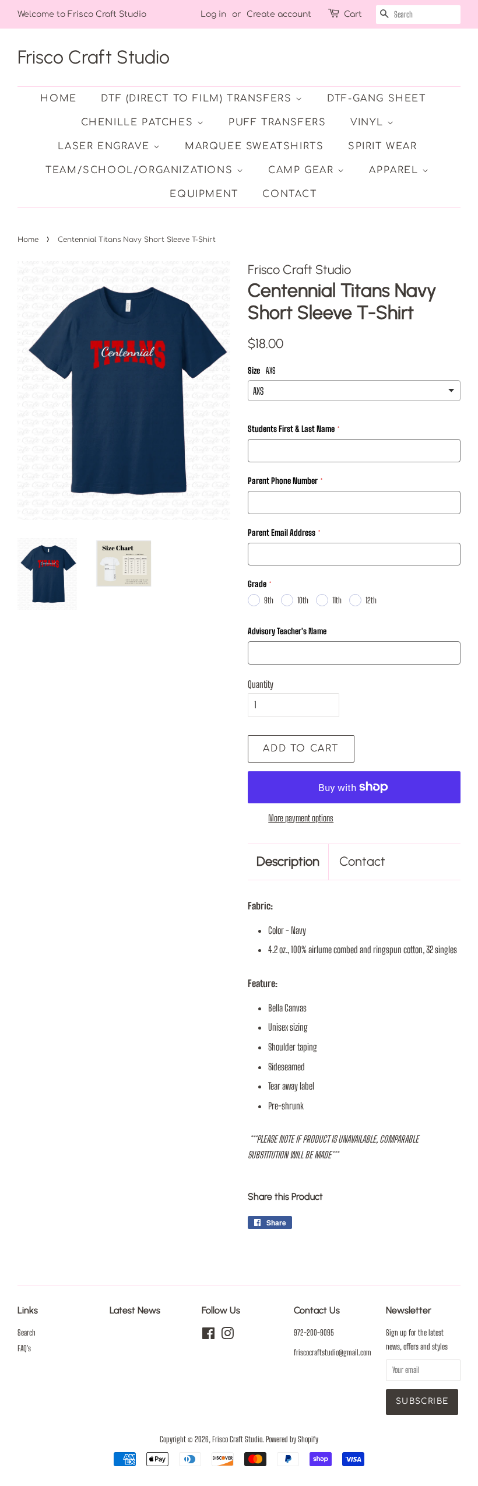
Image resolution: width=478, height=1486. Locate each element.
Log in (213, 14)
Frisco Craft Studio (93, 57)
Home (58, 98)
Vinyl (368, 122)
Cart (353, 14)
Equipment (204, 194)
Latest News (135, 1310)
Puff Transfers (277, 122)
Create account (279, 14)
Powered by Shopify (292, 1439)
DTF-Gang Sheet (376, 98)
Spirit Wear (382, 146)
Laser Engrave (105, 146)
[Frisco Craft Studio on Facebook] (208, 1335)
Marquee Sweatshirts (254, 146)
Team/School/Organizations (141, 170)
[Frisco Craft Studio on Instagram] (227, 1335)
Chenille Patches (139, 122)
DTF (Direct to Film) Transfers (198, 98)
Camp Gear (303, 170)
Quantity (260, 684)
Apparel (395, 170)
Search (26, 1332)
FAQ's (24, 1348)
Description (287, 861)
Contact (289, 194)
